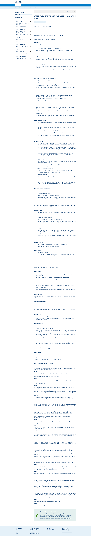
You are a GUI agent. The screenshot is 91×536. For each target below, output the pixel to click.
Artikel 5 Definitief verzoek (20, 29)
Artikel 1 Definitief (19, 21)
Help (16, 532)
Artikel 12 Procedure (19, 42)
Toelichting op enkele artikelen (21, 58)
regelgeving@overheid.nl (68, 518)
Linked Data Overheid (50, 529)
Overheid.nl (18, 5)
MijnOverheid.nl (65, 528)
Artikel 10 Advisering (19, 39)
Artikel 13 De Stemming (20, 44)
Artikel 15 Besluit (19, 48)
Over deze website (19, 528)
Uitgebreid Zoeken (30, 4)
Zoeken (23, 4)
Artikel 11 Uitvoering (19, 41)
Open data (49, 528)
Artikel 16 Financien (19, 49)
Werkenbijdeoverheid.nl (66, 532)
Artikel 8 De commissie (20, 36)
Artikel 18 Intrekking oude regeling (22, 53)
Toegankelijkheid (34, 530)
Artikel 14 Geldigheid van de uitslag (22, 46)
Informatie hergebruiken (35, 528)
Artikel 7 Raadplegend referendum (22, 34)
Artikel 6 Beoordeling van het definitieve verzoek (21, 32)
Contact (17, 529)
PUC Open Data (49, 530)
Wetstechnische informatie (20, 12)
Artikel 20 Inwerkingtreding (21, 56)
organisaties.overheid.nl (65, 516)
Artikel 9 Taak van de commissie (21, 37)
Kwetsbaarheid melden (35, 533)
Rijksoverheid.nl (65, 529)
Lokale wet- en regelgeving (22, 7)
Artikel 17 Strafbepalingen (20, 51)
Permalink (66, 11)
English (17, 530)
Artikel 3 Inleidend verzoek (21, 26)
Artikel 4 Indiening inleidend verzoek (22, 27)
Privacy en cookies (34, 529)
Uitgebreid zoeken (30, 7)
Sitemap (32, 532)
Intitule (17, 19)
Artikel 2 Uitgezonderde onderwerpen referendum (23, 24)
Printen (72, 11)
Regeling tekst (17, 14)
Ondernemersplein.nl (66, 530)
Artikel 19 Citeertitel (19, 54)
